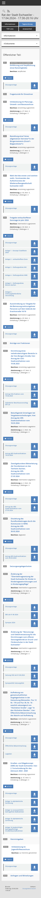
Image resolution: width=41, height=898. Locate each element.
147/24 (9, 439)
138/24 (9, 859)
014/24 (9, 600)
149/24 (9, 541)
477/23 (9, 786)
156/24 (9, 78)
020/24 (9, 660)
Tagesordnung (27, 24)
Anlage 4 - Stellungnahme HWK (16, 275)
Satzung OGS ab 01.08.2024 (15, 675)
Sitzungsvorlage (11, 85)
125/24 (9, 236)
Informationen (10, 24)
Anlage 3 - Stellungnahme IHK (15, 267)
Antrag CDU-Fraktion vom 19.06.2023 (14, 395)
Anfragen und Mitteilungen (22, 875)
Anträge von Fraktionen (20, 343)
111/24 (9, 731)
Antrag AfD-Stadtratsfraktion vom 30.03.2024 (15, 557)
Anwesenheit (27, 29)
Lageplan (8, 754)
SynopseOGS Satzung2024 (14, 683)
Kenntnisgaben (17, 839)
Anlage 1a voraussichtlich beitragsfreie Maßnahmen (14, 811)
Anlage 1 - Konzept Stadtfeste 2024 (16, 251)
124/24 (9, 327)
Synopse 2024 (10, 623)
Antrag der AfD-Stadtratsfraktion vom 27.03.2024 (13, 508)
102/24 (9, 159)
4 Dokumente (9, 43)
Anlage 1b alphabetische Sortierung (14, 819)
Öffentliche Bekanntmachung (15, 746)
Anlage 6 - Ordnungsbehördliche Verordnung (13, 293)
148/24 (9, 492)
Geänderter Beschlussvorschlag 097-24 (16, 404)
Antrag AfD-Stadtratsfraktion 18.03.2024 (15, 454)
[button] (34, 85)
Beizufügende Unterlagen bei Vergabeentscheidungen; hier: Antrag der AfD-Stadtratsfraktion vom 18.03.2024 (23, 418)
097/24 (9, 379)
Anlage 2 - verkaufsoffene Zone (16, 259)
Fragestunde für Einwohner (21, 94)
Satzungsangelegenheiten (21, 566)
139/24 (9, 201)
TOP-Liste (10, 29)
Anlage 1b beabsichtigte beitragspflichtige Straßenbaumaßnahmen (14, 829)
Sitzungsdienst (29, 888)
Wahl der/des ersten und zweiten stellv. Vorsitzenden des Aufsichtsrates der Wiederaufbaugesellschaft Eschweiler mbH (24, 180)
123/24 (9, 120)
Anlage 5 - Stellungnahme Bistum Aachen (14, 284)
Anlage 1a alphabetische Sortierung (14, 802)
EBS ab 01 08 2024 (11, 615)
